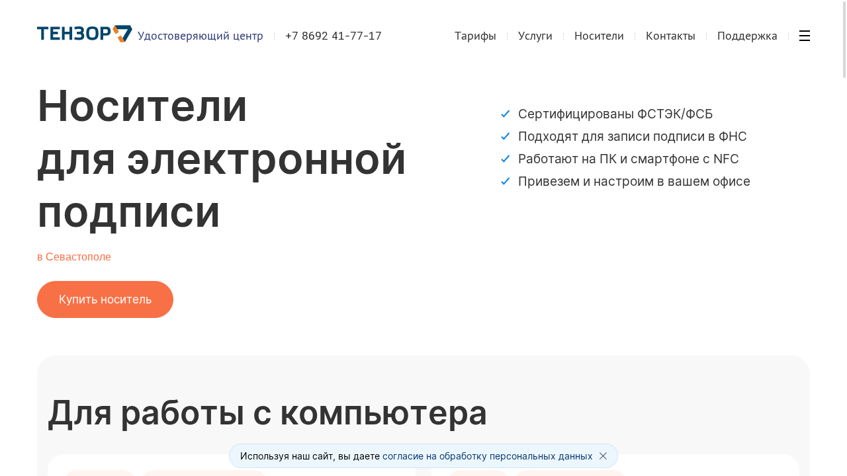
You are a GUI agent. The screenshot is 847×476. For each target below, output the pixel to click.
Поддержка (747, 35)
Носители (599, 35)
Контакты (670, 35)
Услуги (535, 35)
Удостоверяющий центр (200, 35)
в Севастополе (74, 256)
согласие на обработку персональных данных (487, 455)
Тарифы (475, 35)
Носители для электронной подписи (221, 158)
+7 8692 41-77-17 (333, 36)
